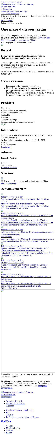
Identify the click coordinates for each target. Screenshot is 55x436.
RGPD (9, 433)
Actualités (10, 415)
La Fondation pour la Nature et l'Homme (22, 417)
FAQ (8, 412)
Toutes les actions (8, 11)
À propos (10, 406)
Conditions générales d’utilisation (19, 410)
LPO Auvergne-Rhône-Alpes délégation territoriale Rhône (26, 39)
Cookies (9, 430)
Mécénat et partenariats (15, 403)
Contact (9, 426)
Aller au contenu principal (11, 2)
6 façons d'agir (22, 11)
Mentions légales (13, 428)
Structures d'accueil (14, 401)
